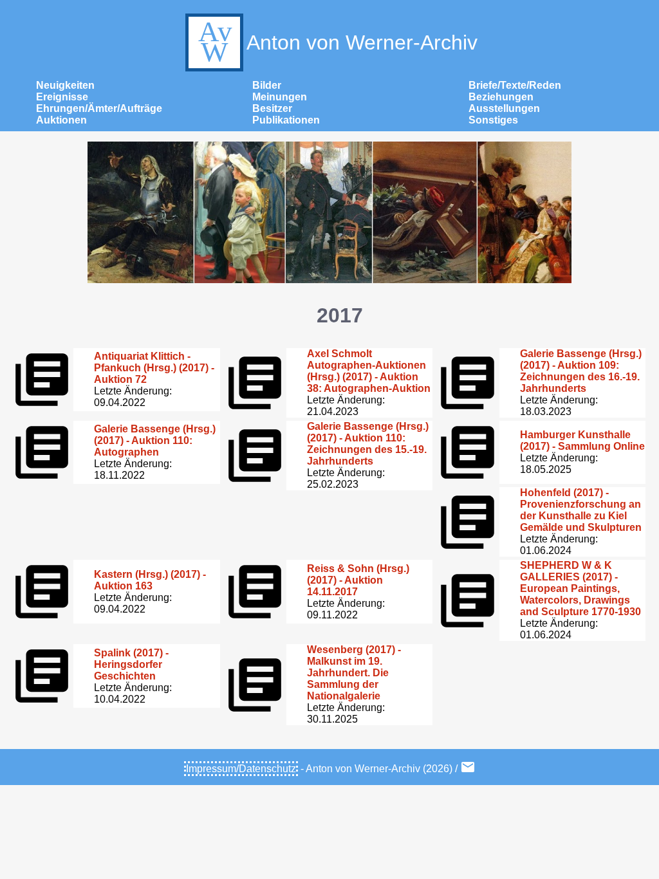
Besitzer (272, 108)
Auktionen (61, 120)
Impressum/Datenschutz (241, 768)
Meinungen (279, 96)
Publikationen (286, 120)
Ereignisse (62, 96)
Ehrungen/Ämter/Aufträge (99, 108)
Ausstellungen (504, 108)
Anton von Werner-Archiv (362, 42)
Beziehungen (501, 96)
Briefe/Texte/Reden (515, 85)
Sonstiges (493, 120)
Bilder (266, 85)
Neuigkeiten (65, 85)
